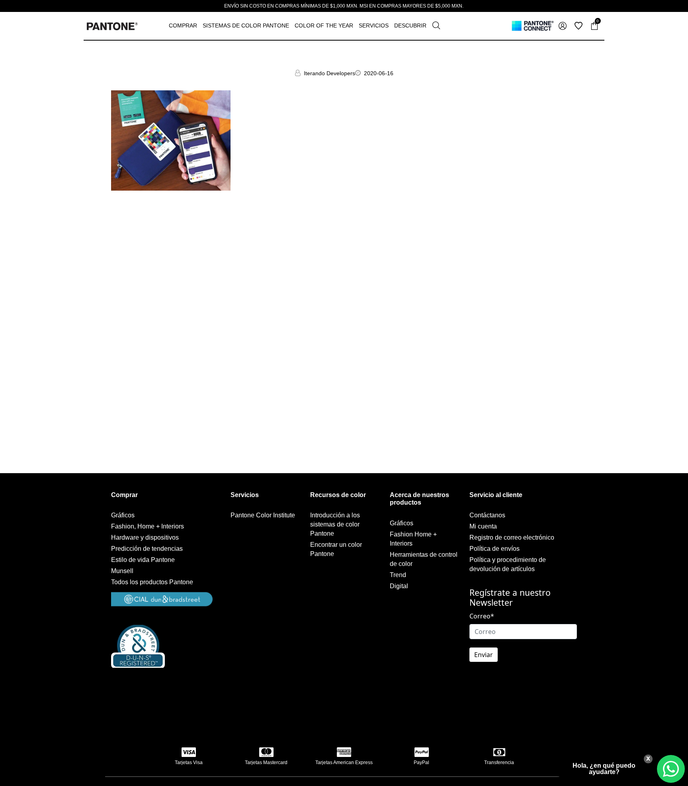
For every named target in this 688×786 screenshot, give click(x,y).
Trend (398, 574)
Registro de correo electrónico (511, 537)
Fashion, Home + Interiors (147, 526)
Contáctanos (487, 515)
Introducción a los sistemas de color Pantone (335, 524)
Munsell (122, 571)
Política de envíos (494, 548)
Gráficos (123, 515)
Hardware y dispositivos (145, 537)
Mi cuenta (483, 526)
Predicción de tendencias (147, 548)
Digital (399, 586)
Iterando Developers (329, 73)
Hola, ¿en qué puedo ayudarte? (604, 768)
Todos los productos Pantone (152, 582)
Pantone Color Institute (263, 515)
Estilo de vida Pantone (143, 559)
